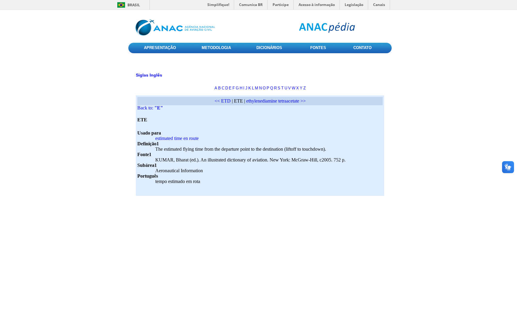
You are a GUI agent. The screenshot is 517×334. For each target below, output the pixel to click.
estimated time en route (177, 138)
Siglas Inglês (149, 75)
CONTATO (362, 47)
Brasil (133, 4)
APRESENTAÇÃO (160, 47)
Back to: (150, 107)
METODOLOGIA (216, 47)
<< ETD (223, 100)
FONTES (318, 47)
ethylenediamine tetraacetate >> (276, 100)
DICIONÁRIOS (269, 47)
